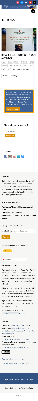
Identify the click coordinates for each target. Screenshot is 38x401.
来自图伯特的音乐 (15, 65)
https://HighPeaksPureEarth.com (16, 339)
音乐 (9, 69)
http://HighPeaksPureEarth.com (15, 348)
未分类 (4, 65)
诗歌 (3, 69)
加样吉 (10, 62)
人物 (3, 62)
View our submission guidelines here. (16, 363)
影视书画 (24, 62)
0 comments (25, 69)
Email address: (7, 231)
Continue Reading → (11, 76)
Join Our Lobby (13, 109)
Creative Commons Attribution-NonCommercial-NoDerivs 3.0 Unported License (18, 331)
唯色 (16, 62)
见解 (25, 65)
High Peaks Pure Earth (20, 325)
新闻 (31, 62)
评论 (31, 65)
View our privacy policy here (12, 359)
